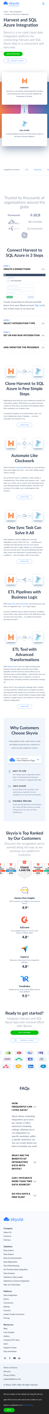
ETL (27, 170)
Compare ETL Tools (12, 1340)
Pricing (6, 1318)
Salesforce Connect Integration (16, 1281)
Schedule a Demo (26, 1040)
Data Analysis (9, 1273)
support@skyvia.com (12, 1379)
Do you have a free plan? (21, 1195)
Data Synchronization (13, 1258)
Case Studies (9, 1332)
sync (30, 547)
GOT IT (9, 1410)
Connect (7, 1310)
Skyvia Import (13, 666)
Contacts (7, 1236)
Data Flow (11, 604)
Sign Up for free (13, 54)
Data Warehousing (11, 1266)
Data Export (9, 1254)
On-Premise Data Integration (16, 1269)
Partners (7, 1240)
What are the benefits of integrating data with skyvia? (20, 1162)
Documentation (10, 1351)
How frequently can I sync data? (22, 1106)
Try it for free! (24, 1032)
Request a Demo (17, 60)
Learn (6, 1344)
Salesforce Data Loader (13, 1277)
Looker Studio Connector (14, 1314)
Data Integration (16, 12)
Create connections (17, 269)
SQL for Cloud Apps (12, 1285)
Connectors (8, 1303)
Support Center (10, 1348)
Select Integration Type (19, 323)
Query (6, 1299)
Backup (7, 1307)
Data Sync (38, 170)
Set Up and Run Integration (22, 335)
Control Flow (24, 604)
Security (7, 1371)
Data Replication (10, 1262)
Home (6, 12)
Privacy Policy (9, 1375)
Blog (5, 1329)
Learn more (24, 425)
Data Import (9, 1250)
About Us (8, 1232)
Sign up (38, 305)
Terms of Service (10, 1368)
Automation (19, 467)
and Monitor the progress (21, 347)
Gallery (7, 1336)
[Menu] (43, 3)
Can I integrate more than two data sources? (22, 1181)
